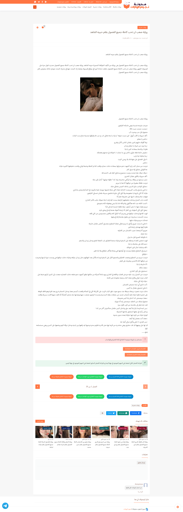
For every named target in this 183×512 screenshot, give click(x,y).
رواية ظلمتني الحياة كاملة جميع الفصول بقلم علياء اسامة (45, 445)
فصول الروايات (87, 7)
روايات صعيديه (61, 7)
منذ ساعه (68, 439)
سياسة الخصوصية (114, 2)
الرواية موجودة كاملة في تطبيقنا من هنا (61, 377)
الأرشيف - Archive (76, 2)
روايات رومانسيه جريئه (74, 7)
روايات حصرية (97, 7)
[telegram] (38, 1)
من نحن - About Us (101, 2)
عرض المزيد (40, 421)
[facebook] (42, 1)
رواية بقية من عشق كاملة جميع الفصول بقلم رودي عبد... (121, 445)
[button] (135, 413)
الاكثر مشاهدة (107, 7)
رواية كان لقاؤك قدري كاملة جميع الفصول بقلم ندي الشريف (140, 445)
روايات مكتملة (117, 7)
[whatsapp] (35, 1)
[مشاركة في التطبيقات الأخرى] (102, 413)
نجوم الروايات (127, 509)
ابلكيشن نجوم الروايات (63, 2)
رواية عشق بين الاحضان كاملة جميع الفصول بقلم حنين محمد (82, 445)
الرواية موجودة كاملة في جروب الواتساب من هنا (90, 377)
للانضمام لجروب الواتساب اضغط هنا (135, 349)
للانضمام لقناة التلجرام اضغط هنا (136, 354)
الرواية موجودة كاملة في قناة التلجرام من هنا (120, 377)
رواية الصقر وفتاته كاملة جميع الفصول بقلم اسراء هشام (63, 443)
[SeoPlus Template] (147, 509)
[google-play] (46, 1)
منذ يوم (50, 439)
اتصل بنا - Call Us (88, 2)
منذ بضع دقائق (142, 439)
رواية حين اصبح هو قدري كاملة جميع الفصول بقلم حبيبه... (102, 445)
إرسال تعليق (141, 462)
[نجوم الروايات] (136, 5)
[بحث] (34, 7)
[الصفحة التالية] (37, 386)
